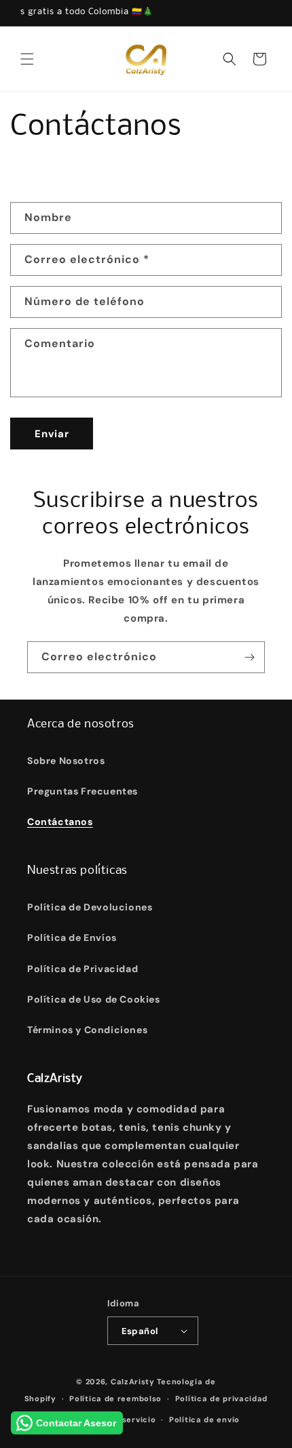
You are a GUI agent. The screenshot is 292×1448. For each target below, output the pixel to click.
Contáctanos (60, 822)
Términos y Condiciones (87, 1030)
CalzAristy (133, 1381)
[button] (27, 59)
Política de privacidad (221, 1398)
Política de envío (204, 1419)
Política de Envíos (72, 937)
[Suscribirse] (249, 657)
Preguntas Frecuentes (82, 791)
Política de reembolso (115, 1398)
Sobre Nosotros (66, 761)
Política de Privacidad (82, 969)
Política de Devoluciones (89, 907)
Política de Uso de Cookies (93, 999)
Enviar (52, 434)
